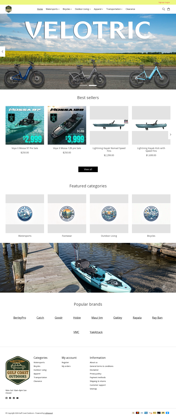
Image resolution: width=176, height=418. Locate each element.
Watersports (24, 235)
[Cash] (133, 413)
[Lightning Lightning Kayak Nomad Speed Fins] (109, 125)
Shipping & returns (98, 381)
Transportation (40, 377)
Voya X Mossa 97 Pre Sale (25, 148)
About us (94, 362)
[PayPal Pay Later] (163, 413)
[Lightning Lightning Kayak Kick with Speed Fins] (151, 125)
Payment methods (98, 377)
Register (65, 362)
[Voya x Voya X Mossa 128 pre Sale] (67, 125)
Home (40, 9)
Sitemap (93, 388)
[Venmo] (167, 413)
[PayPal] (154, 413)
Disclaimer (94, 370)
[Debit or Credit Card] (159, 413)
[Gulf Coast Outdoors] (9, 9)
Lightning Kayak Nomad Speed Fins (109, 149)
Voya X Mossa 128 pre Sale (67, 148)
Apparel (37, 373)
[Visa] (142, 413)
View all (88, 169)
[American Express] (146, 413)
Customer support (98, 385)
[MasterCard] (137, 413)
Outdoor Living (109, 235)
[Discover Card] (150, 413)
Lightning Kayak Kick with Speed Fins (151, 149)
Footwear (67, 235)
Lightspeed (49, 413)
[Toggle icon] (163, 9)
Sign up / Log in (164, 2)
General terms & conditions (101, 366)
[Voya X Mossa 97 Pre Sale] (25, 125)
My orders (66, 366)
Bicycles (151, 235)
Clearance (130, 9)
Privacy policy (95, 373)
